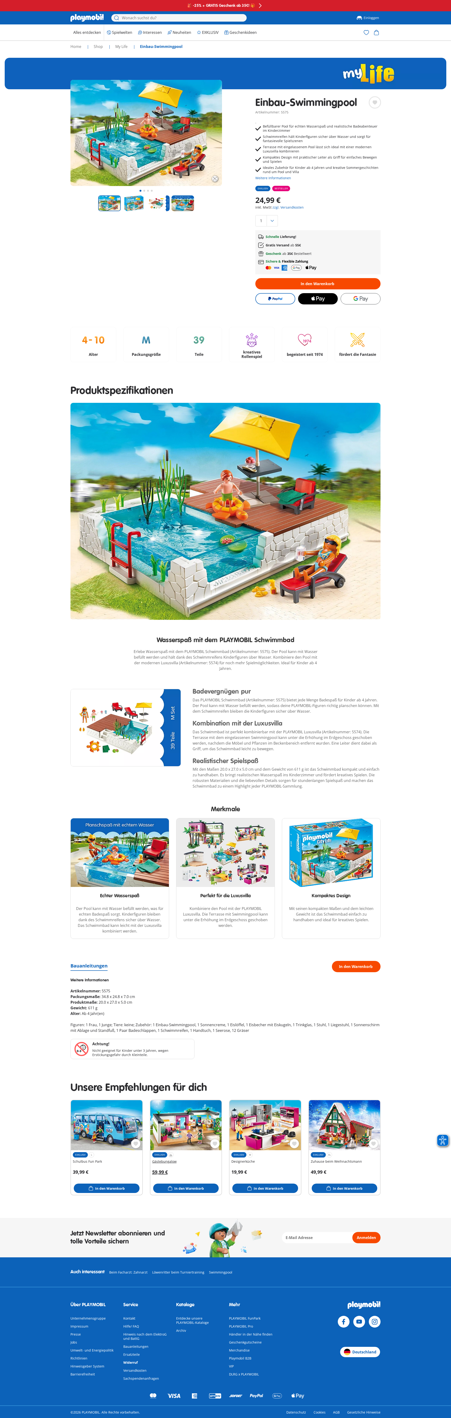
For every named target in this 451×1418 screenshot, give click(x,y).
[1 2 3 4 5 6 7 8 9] (317, 220)
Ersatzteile (131, 1354)
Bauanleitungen (89, 966)
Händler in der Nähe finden (250, 1334)
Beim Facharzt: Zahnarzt (128, 1272)
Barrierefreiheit (82, 1374)
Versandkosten (135, 1370)
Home (76, 46)
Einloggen (371, 18)
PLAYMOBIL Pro (241, 1326)
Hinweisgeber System (87, 1366)
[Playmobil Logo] (87, 18)
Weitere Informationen (273, 178)
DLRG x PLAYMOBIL (244, 1374)
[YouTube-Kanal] (359, 1322)
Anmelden (366, 1237)
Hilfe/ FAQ (131, 1326)
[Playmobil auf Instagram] (375, 1322)
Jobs (73, 1342)
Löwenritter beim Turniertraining (178, 1272)
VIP (231, 1366)
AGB (336, 1412)
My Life (121, 46)
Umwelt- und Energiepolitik (91, 1350)
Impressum (79, 1326)
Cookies (320, 1412)
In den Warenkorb (317, 283)
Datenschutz (296, 1412)
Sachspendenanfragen (141, 1378)
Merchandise (239, 1350)
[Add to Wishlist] (375, 102)
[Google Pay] (361, 298)
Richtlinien (78, 1358)
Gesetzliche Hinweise (364, 1412)
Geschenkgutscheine (245, 1342)
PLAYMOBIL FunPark (244, 1318)
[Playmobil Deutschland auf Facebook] (344, 1322)
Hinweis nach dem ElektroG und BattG (145, 1336)
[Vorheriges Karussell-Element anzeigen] (82, 133)
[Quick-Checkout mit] (275, 298)
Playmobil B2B (240, 1358)
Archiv (181, 1330)
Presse (75, 1334)
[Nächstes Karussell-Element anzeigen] (209, 133)
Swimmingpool (220, 1272)
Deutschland (364, 1352)
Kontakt (129, 1318)
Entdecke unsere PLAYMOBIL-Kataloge (192, 1320)
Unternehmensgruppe (88, 1318)
